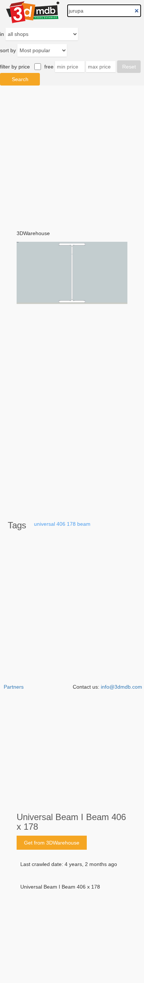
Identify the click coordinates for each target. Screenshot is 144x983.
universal (44, 524)
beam (83, 524)
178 (71, 524)
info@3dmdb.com (121, 687)
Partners (14, 687)
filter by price (15, 67)
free (49, 67)
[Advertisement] (72, 909)
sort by (8, 50)
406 (60, 524)
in (2, 34)
